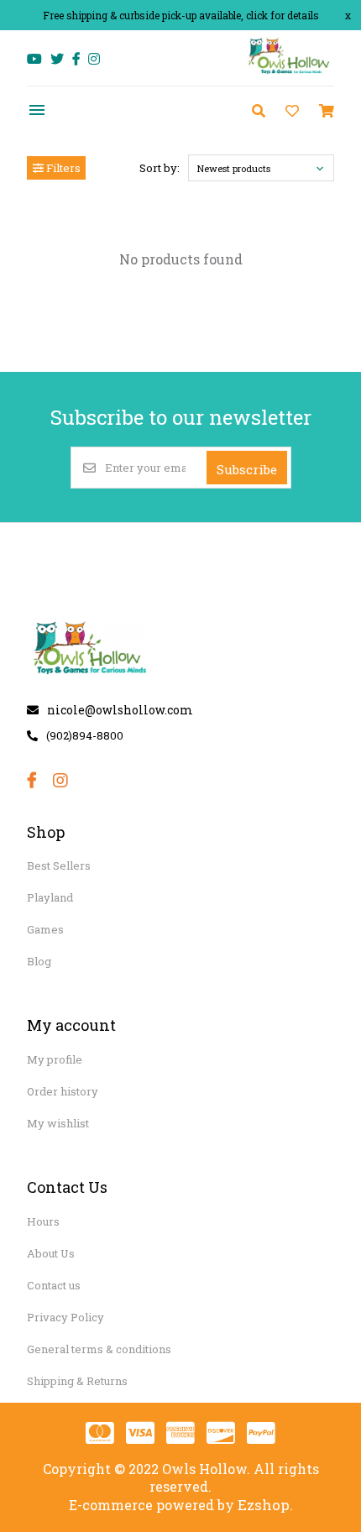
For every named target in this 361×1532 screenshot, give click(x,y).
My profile (54, 1059)
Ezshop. (265, 1504)
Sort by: (159, 167)
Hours (43, 1221)
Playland (50, 897)
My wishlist (58, 1123)
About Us (51, 1253)
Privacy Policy (65, 1317)
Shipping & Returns (77, 1380)
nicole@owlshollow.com (120, 710)
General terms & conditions (99, 1349)
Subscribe (247, 469)
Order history (62, 1091)
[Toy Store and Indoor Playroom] (289, 72)
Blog (39, 961)
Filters (62, 167)
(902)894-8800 (84, 735)
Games (45, 929)
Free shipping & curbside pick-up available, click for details (181, 15)
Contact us (54, 1285)
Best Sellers (59, 865)
